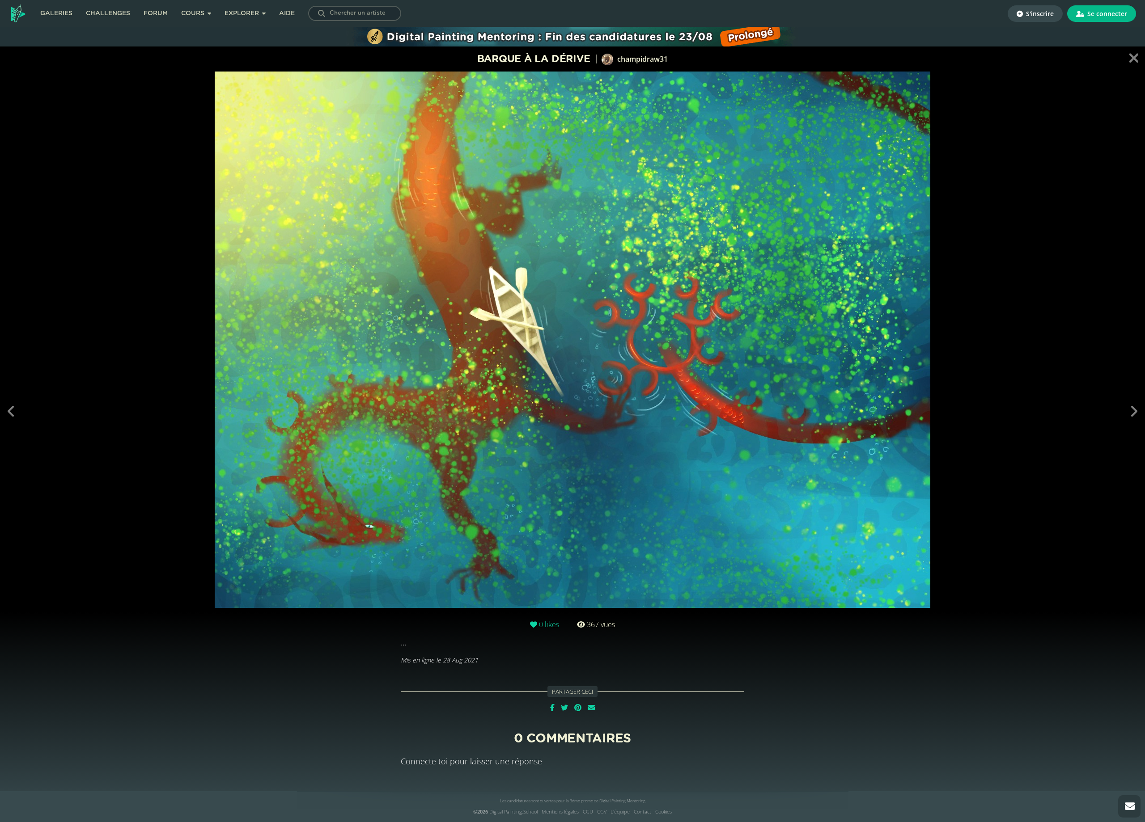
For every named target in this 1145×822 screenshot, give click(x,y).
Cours (193, 13)
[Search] (321, 13)
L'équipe (620, 811)
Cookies (663, 811)
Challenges (108, 13)
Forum (156, 13)
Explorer (243, 13)
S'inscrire (1039, 13)
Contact (642, 811)
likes (549, 624)
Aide (287, 13)
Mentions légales (560, 811)
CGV (601, 811)
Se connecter (1106, 13)
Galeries (56, 13)
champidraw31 (641, 59)
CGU (588, 811)
